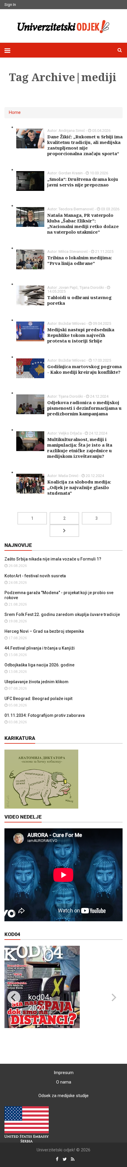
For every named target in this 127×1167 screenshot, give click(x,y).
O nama (63, 1082)
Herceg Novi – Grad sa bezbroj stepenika (44, 631)
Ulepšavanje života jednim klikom (36, 681)
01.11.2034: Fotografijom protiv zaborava (44, 715)
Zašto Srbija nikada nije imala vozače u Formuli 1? (52, 559)
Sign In (10, 4)
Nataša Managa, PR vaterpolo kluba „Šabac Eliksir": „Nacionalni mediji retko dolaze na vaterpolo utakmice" (83, 223)
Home (15, 112)
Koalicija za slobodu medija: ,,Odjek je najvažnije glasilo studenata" (79, 487)
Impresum (64, 1072)
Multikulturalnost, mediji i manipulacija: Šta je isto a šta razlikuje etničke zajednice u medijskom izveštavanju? (79, 447)
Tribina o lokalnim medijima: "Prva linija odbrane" (79, 260)
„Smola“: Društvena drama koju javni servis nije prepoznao (82, 182)
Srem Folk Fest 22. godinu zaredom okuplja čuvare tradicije (62, 614)
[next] (113, 997)
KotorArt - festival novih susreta (35, 575)
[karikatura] (41, 778)
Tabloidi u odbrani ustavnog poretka (79, 300)
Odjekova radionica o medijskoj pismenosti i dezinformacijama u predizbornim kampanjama (84, 408)
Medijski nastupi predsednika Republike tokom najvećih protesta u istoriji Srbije (80, 335)
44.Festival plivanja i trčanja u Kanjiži (39, 648)
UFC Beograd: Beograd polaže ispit (38, 698)
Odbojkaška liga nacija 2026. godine (39, 665)
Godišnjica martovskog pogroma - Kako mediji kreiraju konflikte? (84, 369)
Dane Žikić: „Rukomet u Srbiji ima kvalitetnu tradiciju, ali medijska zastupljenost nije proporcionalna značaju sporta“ (85, 145)
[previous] (13, 997)
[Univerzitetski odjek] (63, 25)
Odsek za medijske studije (63, 1095)
